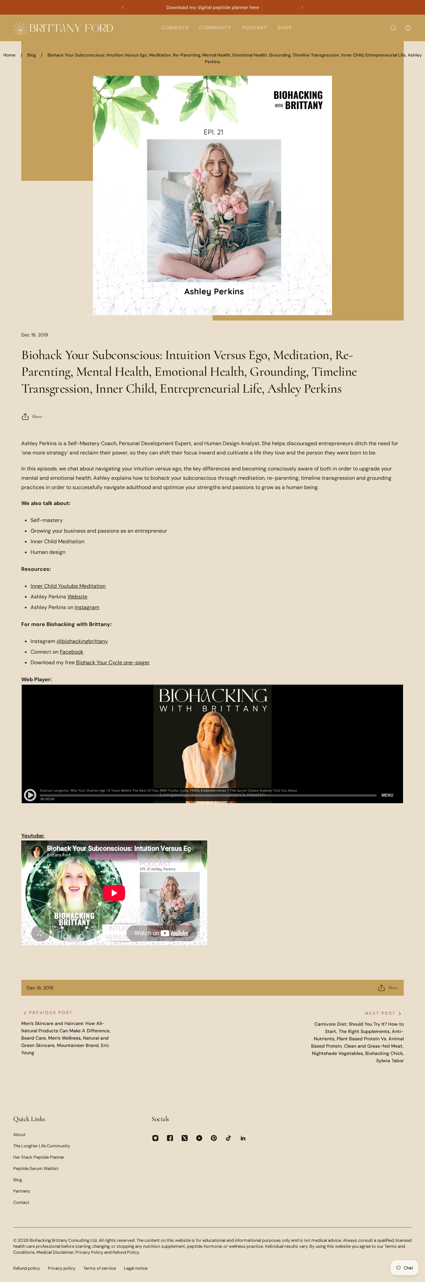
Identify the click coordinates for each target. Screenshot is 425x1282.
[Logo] (63, 27)
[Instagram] (155, 1138)
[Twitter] (184, 1138)
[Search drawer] (393, 28)
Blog (31, 55)
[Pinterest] (214, 1138)
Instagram (87, 607)
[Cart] (408, 28)
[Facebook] (170, 1138)
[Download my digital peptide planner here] (212, 7)
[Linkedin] (243, 1138)
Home (9, 55)
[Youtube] (199, 1138)
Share (37, 416)
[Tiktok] (228, 1138)
